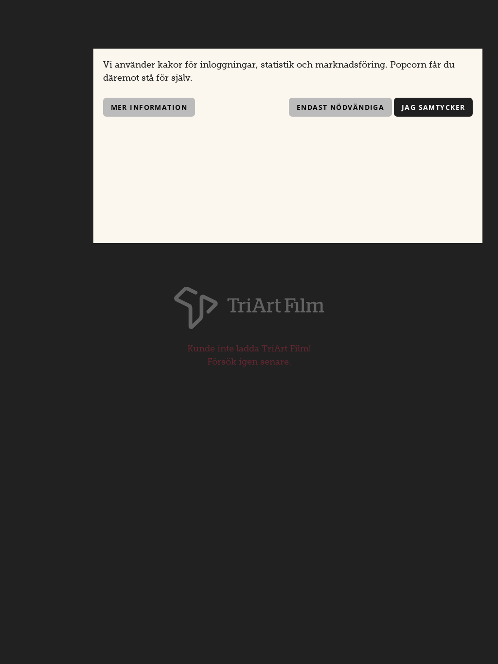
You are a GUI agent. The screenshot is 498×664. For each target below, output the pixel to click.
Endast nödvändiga (340, 107)
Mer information (149, 107)
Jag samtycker (433, 107)
